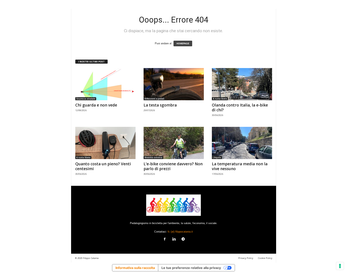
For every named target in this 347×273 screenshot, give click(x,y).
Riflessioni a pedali (154, 98)
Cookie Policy (265, 258)
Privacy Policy (245, 258)
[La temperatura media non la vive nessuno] (242, 143)
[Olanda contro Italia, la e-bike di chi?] (242, 84)
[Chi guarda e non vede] (105, 84)
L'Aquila (217, 157)
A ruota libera (220, 98)
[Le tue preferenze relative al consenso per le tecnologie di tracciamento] (340, 266)
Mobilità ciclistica (153, 157)
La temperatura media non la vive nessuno (239, 166)
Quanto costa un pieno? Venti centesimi (103, 166)
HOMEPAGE (183, 43)
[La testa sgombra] (174, 84)
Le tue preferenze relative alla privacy (191, 268)
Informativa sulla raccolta (135, 268)
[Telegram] (183, 239)
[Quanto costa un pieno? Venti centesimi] (105, 143)
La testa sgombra (160, 105)
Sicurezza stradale (85, 98)
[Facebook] (164, 239)
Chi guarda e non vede (96, 105)
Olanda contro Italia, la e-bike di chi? (240, 107)
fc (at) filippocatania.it (180, 231)
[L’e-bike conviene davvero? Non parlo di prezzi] (174, 143)
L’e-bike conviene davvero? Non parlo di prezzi (173, 166)
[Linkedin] (174, 239)
